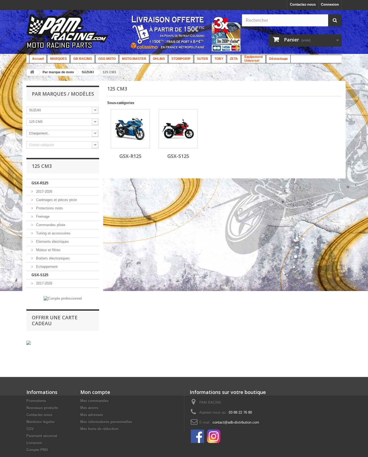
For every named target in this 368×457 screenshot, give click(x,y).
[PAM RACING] (67, 34)
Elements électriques (52, 242)
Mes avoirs (89, 408)
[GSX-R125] (130, 128)
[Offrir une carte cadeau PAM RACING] (28, 343)
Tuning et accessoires (53, 233)
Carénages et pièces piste (56, 200)
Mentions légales (40, 422)
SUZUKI (88, 72)
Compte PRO (37, 450)
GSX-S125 (40, 275)
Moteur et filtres (48, 250)
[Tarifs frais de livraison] (168, 32)
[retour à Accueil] (32, 72)
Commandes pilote (50, 225)
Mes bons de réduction (99, 429)
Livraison (34, 443)
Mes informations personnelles (106, 422)
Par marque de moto (58, 72)
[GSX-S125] (178, 128)
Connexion (330, 4)
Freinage (42, 216)
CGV (30, 429)
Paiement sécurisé (41, 436)
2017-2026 (43, 191)
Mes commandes (94, 401)
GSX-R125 (40, 183)
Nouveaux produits (42, 408)
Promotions (36, 401)
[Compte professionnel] (63, 298)
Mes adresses (91, 415)
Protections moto (49, 208)
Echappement (46, 267)
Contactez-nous (303, 4)
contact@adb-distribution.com (236, 422)
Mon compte (95, 392)
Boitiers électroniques (52, 258)
